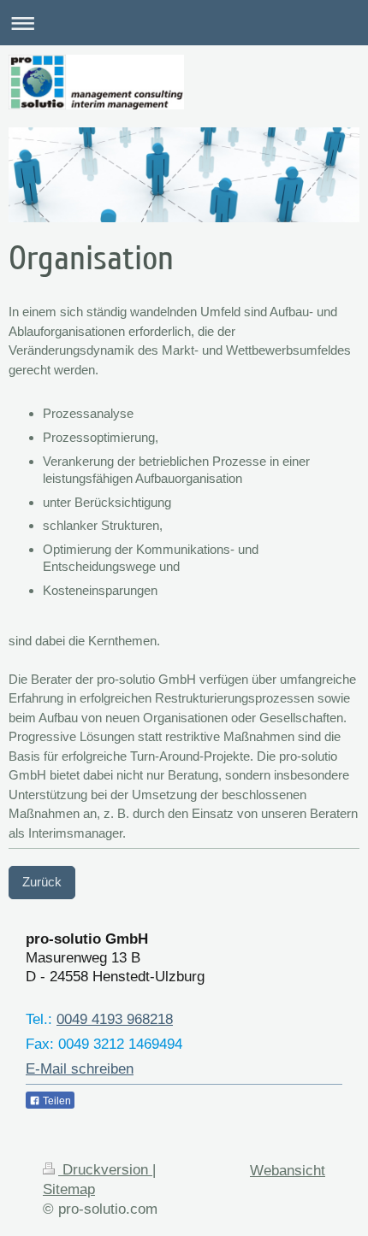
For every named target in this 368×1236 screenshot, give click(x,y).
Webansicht (287, 1170)
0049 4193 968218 (114, 1019)
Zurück (42, 881)
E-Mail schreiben (80, 1068)
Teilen (55, 1101)
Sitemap (69, 1189)
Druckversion (105, 1169)
